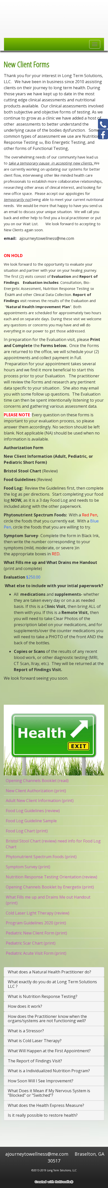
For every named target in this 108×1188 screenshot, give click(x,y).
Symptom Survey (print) (28, 867)
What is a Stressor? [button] (26, 1031)
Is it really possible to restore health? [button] (43, 1115)
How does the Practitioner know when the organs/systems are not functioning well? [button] (47, 1019)
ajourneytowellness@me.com (37, 1154)
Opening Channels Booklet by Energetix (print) (50, 887)
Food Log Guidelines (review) (33, 810)
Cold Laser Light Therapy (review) (37, 913)
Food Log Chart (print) (27, 831)
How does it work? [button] (25, 1006)
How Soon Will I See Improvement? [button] (40, 1081)
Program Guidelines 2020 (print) (36, 923)
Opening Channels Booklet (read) (37, 780)
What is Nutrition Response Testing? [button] (42, 996)
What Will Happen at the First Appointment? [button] (49, 1051)
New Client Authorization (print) (36, 790)
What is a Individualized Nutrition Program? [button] (49, 1070)
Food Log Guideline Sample (31, 821)
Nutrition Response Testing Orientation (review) (51, 877)
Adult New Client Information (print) (40, 800)
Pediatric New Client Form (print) (36, 933)
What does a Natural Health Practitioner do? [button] (49, 972)
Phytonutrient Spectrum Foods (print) (41, 856)
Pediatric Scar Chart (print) (31, 943)
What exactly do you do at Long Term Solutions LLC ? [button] (52, 984)
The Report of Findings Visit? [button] (35, 1061)
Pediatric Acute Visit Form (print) (36, 953)
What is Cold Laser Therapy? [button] (35, 1040)
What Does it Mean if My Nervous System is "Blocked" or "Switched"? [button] (49, 1093)
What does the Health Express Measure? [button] (46, 1105)
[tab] (54, 972)
